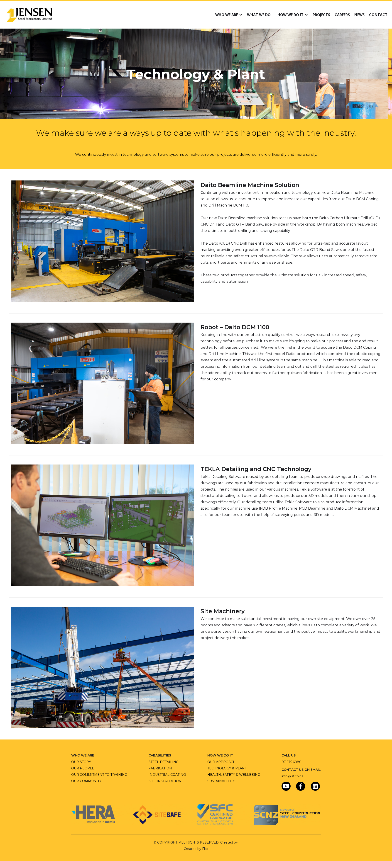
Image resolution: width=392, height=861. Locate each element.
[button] (228, 14)
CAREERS (342, 14)
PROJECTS (321, 14)
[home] (29, 15)
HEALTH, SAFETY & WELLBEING (233, 775)
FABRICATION (160, 768)
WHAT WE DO (259, 14)
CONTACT (378, 14)
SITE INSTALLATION (165, 781)
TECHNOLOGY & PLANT (227, 768)
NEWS (359, 14)
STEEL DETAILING (164, 762)
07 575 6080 (291, 762)
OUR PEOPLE (82, 768)
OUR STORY (81, 762)
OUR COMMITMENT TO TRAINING (99, 775)
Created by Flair (196, 849)
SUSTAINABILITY (221, 781)
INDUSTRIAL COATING (167, 775)
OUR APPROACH (221, 762)
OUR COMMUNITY (86, 781)
